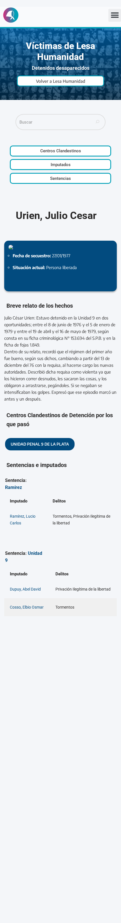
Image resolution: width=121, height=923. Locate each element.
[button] (114, 15)
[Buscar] (98, 122)
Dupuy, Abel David (25, 589)
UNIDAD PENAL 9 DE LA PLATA (40, 444)
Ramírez (13, 487)
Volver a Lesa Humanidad (60, 81)
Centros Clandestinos (60, 150)
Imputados (61, 164)
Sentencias (60, 178)
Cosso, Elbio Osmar (27, 607)
